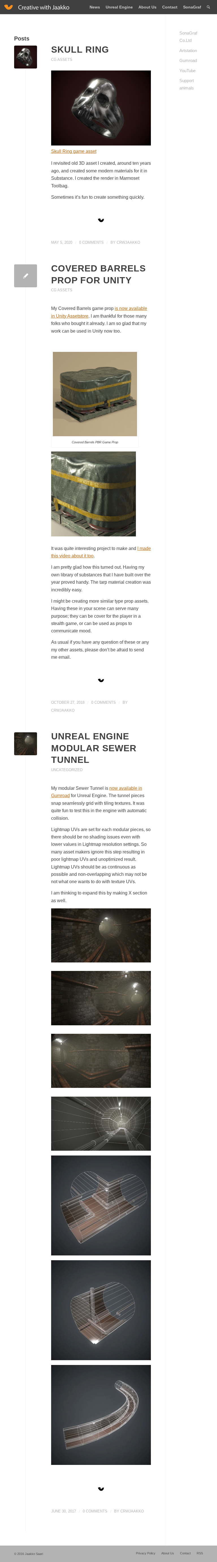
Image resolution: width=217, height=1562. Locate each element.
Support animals (186, 84)
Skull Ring (80, 49)
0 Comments (91, 242)
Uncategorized (67, 770)
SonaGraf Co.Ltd (188, 37)
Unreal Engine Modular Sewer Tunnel (93, 748)
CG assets (61, 59)
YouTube (187, 70)
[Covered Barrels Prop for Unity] (25, 275)
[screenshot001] (25, 57)
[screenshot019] (25, 743)
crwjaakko (128, 242)
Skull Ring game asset (73, 151)
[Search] (208, 7)
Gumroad (188, 60)
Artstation (188, 50)
